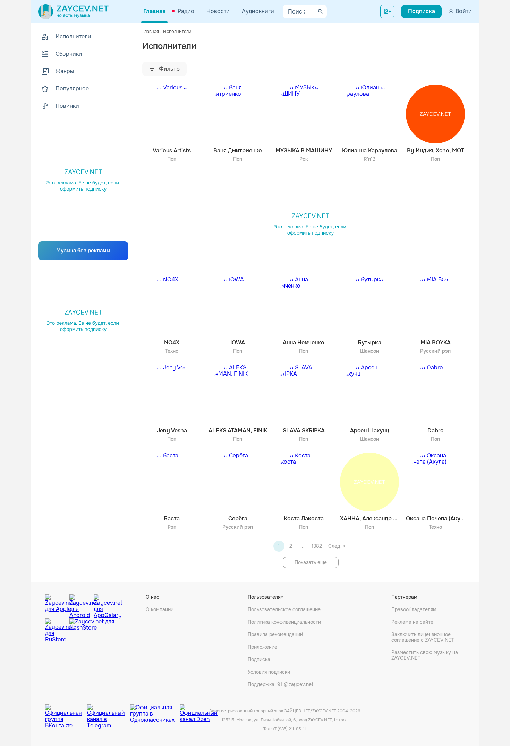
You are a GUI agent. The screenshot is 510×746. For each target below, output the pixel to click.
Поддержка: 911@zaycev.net (280, 684)
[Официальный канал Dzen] (199, 711)
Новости (218, 11)
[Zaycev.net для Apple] (55, 604)
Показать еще (311, 562)
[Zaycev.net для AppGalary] (104, 604)
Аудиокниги (258, 11)
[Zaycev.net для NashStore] (91, 630)
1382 (317, 546)
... (302, 546)
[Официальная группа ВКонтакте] (66, 711)
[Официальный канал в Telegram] (108, 711)
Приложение (262, 647)
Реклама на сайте (412, 622)
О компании (159, 609)
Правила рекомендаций (275, 634)
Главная (154, 11)
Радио (186, 11)
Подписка (259, 659)
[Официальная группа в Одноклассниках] (155, 711)
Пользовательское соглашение (284, 609)
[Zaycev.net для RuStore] (55, 630)
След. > (336, 546)
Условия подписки (269, 672)
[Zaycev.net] (73, 11)
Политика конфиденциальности (284, 622)
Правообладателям (413, 609)
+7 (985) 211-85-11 (289, 729)
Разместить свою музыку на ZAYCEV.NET (424, 655)
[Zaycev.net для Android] (79, 604)
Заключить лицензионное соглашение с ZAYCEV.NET (422, 637)
